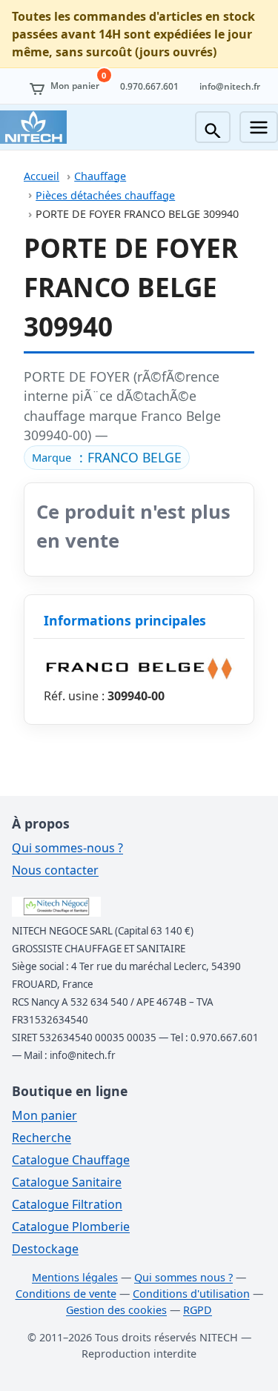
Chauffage (100, 176)
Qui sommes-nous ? (67, 848)
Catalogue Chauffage (71, 1160)
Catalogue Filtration (67, 1204)
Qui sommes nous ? (183, 1277)
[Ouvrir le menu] (258, 127)
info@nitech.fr (229, 86)
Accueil (41, 176)
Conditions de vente (66, 1294)
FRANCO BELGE (134, 457)
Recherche (41, 1137)
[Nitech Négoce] (33, 127)
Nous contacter (55, 870)
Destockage (45, 1249)
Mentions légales (75, 1277)
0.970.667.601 (149, 86)
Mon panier (44, 1115)
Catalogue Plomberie (71, 1226)
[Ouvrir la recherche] (213, 127)
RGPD (197, 1310)
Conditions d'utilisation (191, 1294)
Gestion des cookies (116, 1310)
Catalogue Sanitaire (67, 1182)
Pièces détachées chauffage (105, 195)
